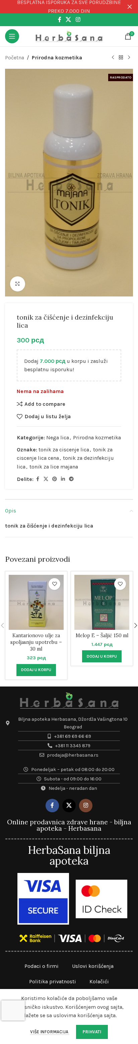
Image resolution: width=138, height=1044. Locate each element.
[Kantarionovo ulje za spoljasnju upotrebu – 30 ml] (36, 602)
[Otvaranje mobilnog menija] (12, 36)
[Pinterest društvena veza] (54, 479)
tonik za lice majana (53, 466)
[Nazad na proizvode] (121, 58)
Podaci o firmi (41, 966)
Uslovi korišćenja (93, 966)
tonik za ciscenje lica (64, 449)
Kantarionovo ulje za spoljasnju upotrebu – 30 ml (36, 642)
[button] (36, 670)
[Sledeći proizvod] (129, 58)
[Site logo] (69, 36)
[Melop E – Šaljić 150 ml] (101, 602)
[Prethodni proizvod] (113, 58)
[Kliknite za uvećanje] (17, 283)
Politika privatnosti (52, 981)
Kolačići (99, 981)
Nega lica (57, 437)
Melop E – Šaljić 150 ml (102, 636)
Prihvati (92, 1031)
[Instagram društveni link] (77, 19)
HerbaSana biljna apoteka (69, 855)
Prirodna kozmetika (57, 57)
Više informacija (49, 1031)
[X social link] (68, 19)
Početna (14, 57)
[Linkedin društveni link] (63, 479)
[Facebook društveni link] (60, 19)
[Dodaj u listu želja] (54, 584)
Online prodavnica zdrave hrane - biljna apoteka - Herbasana (69, 825)
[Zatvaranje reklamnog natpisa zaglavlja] (129, 6)
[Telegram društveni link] (71, 479)
